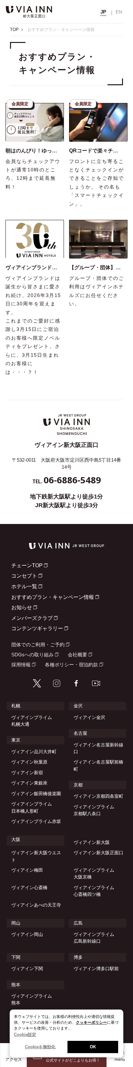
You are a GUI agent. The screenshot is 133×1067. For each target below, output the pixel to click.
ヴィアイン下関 (27, 968)
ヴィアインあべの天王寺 (36, 905)
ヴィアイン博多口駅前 (96, 968)
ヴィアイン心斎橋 (29, 887)
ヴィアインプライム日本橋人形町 (31, 807)
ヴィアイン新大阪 (92, 842)
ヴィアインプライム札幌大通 (31, 721)
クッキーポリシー (91, 1022)
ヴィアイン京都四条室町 (98, 796)
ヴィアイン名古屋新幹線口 (98, 748)
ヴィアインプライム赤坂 (36, 821)
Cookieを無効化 (40, 1046)
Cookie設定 (25, 1034)
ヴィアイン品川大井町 (33, 751)
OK (93, 1046)
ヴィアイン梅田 (27, 870)
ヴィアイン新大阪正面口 (98, 852)
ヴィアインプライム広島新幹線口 (94, 938)
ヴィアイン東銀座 (29, 782)
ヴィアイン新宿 (27, 772)
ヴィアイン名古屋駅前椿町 (98, 765)
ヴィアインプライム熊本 (31, 999)
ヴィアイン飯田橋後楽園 (36, 793)
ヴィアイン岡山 (27, 934)
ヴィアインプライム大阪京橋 (94, 873)
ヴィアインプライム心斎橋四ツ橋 (94, 891)
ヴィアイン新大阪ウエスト (36, 856)
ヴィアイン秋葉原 (29, 761)
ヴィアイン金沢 (89, 717)
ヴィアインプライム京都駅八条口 (94, 810)
